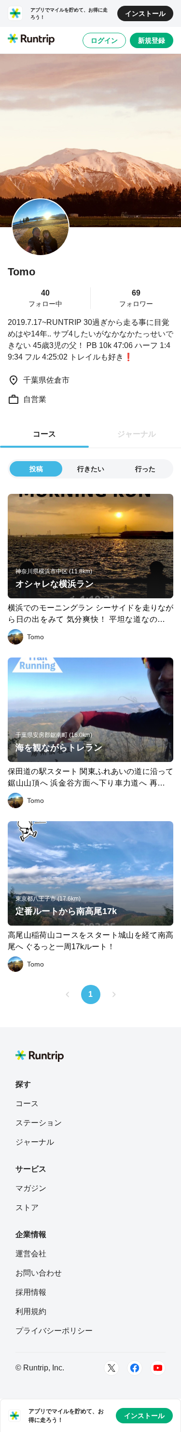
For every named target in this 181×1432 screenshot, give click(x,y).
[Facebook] (134, 1368)
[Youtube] (158, 1368)
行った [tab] (145, 469)
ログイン (104, 40)
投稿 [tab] (36, 469)
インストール (145, 13)
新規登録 (151, 40)
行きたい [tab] (90, 469)
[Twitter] (111, 1368)
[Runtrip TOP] (31, 40)
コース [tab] (44, 434)
